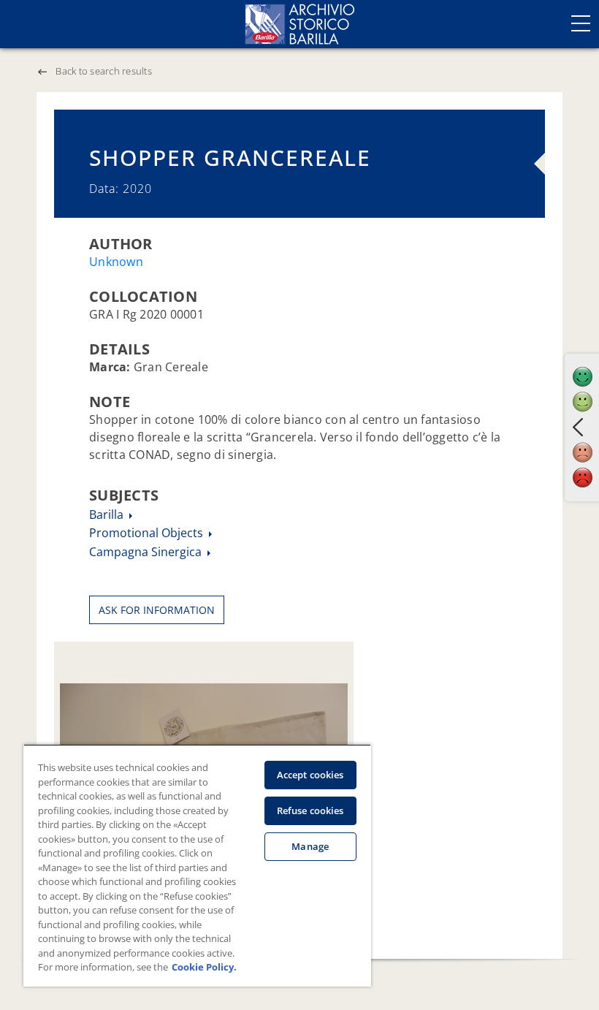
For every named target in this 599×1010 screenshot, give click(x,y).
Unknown (116, 262)
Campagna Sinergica (147, 552)
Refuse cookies (310, 810)
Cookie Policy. (204, 966)
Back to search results (104, 70)
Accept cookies (310, 774)
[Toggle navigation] (580, 23)
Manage (310, 846)
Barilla (107, 514)
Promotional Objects (147, 533)
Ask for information (157, 610)
